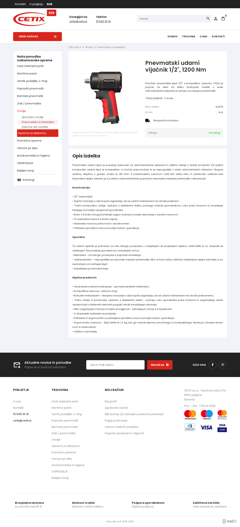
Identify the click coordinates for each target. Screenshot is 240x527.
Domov (173, 36)
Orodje (21, 111)
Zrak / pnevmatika (29, 103)
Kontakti (20, 4)
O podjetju (36, 4)
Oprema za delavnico (32, 133)
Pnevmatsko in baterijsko (38, 122)
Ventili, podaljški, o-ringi (32, 81)
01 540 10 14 (103, 21)
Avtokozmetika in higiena (33, 155)
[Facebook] (212, 365)
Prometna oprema (29, 140)
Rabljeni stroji (25, 170)
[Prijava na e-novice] (159, 365)
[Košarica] (223, 18)
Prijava (215, 18)
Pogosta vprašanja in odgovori (124, 433)
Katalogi (28, 180)
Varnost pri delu (27, 148)
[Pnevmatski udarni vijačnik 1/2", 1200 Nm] (106, 96)
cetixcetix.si (78, 21)
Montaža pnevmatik (30, 96)
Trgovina (188, 36)
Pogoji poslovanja (116, 420)
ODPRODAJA (25, 163)
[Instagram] (223, 365)
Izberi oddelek (28, 36)
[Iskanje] (208, 18)
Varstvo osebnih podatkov (122, 427)
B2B (49, 4)
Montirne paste (27, 73)
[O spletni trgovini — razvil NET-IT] (229, 521)
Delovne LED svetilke (35, 127)
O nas (203, 36)
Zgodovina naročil (116, 408)
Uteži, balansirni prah (30, 66)
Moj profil (111, 401)
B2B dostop (134, 414)
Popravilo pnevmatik (30, 88)
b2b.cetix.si (75, 47)
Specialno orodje (33, 117)
